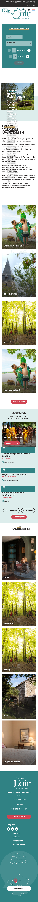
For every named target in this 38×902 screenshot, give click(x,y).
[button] (33, 10)
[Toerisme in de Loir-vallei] (22, 13)
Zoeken (19, 63)
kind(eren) (21, 56)
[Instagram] (16, 829)
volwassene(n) (21, 50)
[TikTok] (12, 829)
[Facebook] (8, 829)
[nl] (33, 10)
